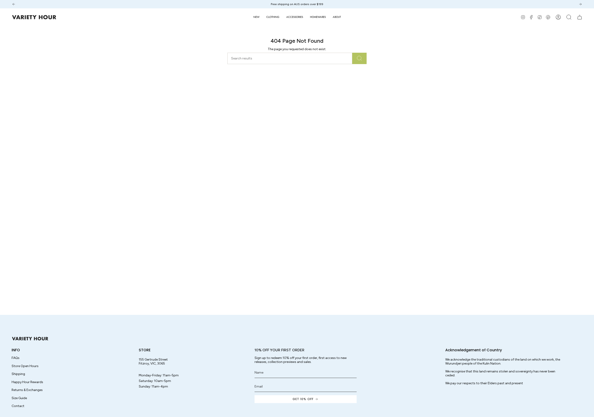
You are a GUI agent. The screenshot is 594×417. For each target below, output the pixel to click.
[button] (273, 17)
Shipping (18, 374)
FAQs (15, 358)
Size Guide (19, 398)
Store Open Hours (25, 366)
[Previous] (14, 4)
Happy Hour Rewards (27, 382)
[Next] (580, 4)
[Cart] (579, 17)
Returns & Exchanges (27, 390)
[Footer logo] (30, 338)
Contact (18, 406)
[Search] (359, 58)
